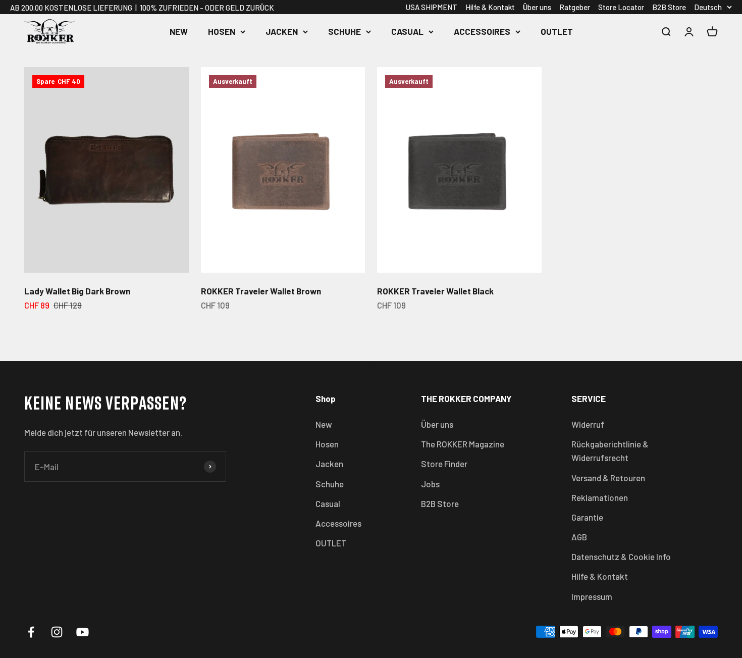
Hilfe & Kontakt (490, 7)
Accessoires (482, 31)
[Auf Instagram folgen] (57, 632)
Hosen (221, 31)
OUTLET (557, 31)
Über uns (537, 7)
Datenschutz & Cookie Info (621, 556)
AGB (579, 537)
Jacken (282, 31)
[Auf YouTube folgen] (82, 632)
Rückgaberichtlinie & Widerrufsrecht (610, 451)
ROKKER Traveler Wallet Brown (261, 291)
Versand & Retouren (608, 478)
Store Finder (444, 464)
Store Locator (621, 7)
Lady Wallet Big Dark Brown (77, 291)
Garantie (587, 517)
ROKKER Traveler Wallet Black (435, 291)
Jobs (430, 484)
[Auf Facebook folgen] (31, 632)
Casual (407, 31)
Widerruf (587, 424)
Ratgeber (574, 7)
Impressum (591, 596)
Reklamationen (599, 497)
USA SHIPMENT (431, 7)
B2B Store (669, 7)
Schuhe (344, 31)
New (179, 31)
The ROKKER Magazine (462, 444)
